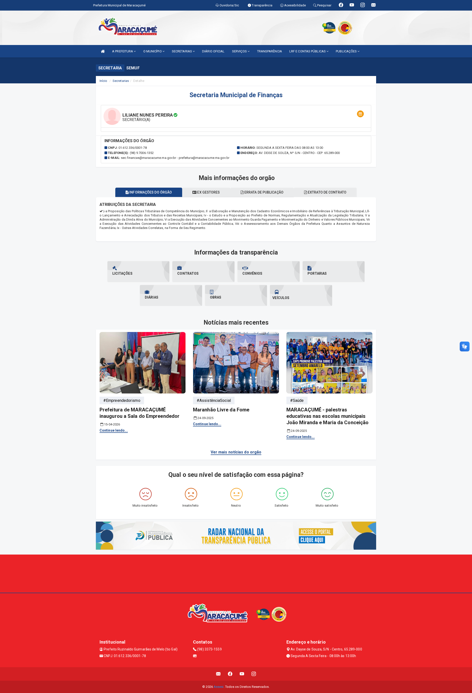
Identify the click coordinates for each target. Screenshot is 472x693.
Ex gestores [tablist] (208, 192)
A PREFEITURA (123, 51)
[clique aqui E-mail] (218, 674)
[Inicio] (102, 51)
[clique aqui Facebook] (230, 674)
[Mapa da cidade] (236, 573)
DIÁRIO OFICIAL (213, 51)
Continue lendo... (114, 430)
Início (103, 81)
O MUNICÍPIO (152, 51)
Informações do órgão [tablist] (150, 192)
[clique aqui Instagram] (254, 674)
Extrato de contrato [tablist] (326, 192)
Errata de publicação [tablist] (263, 192)
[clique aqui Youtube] (242, 674)
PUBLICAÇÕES (346, 51)
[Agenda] (360, 114)
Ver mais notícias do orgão (236, 452)
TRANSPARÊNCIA (269, 51)
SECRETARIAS (182, 51)
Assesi (219, 687)
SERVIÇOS (240, 51)
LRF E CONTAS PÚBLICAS (307, 51)
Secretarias (121, 81)
